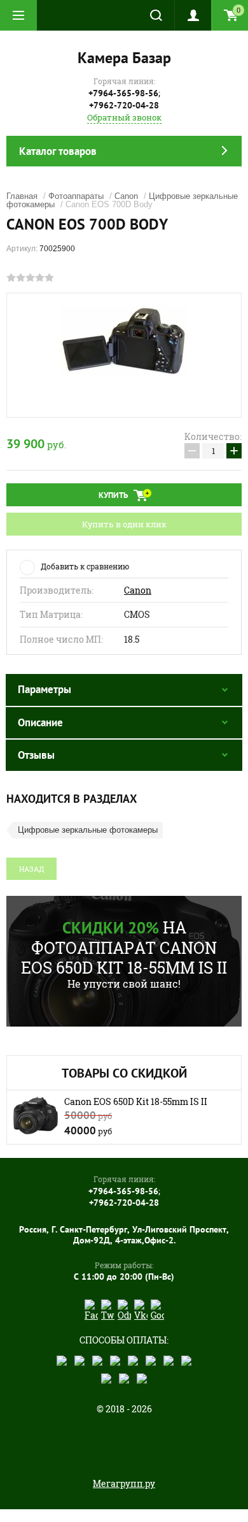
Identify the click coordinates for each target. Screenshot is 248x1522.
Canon (126, 196)
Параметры (44, 689)
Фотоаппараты (76, 196)
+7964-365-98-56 (123, 93)
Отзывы (36, 755)
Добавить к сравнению (85, 566)
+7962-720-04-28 (124, 105)
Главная (22, 196)
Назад (31, 869)
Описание (40, 722)
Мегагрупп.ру (124, 1483)
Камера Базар (124, 58)
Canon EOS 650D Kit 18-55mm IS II (135, 1101)
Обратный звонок (124, 117)
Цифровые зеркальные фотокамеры (88, 830)
